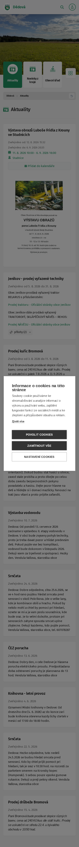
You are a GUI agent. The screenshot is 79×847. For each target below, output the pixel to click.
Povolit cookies (39, 434)
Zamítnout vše (39, 445)
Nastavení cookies (39, 456)
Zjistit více (18, 421)
